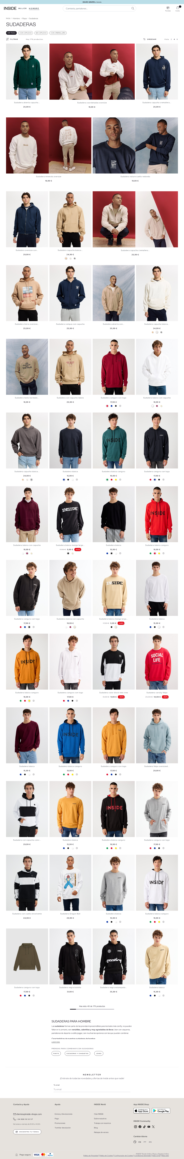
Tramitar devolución (63, 1128)
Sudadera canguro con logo (113, 398)
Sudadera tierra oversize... (27, 324)
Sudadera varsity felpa (157, 692)
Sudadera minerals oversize (48, 176)
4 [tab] (12, 46)
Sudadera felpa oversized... (156, 766)
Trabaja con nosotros (102, 1123)
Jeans (99, 1053)
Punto (56, 1053)
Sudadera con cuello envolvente (27, 914)
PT (145, 1142)
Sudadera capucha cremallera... (157, 102)
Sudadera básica (70, 471)
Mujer (22, 8)
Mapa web (165, 1155)
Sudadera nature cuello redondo (135, 176)
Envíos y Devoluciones (63, 1114)
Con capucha (26, 33)
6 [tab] (15, 46)
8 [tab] (18, 46)
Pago (57, 1118)
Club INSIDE (98, 1114)
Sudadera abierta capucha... (27, 102)
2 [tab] (10, 46)
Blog (96, 1128)
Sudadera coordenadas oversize (92, 103)
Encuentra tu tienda (29, 1132)
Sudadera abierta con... (113, 324)
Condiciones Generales (142, 1155)
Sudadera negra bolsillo (70, 987)
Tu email (56, 1085)
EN (150, 1142)
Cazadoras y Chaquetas (77, 1053)
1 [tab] (8, 46)
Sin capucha (41, 33)
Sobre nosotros (100, 1118)
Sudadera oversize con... (27, 250)
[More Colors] (120, 406)
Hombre (34, 8)
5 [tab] (14, 46)
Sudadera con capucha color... (27, 840)
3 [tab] (11, 46)
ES (140, 1142)
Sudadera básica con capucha (157, 398)
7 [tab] (17, 46)
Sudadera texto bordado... (27, 398)
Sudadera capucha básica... (70, 250)
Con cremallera (58, 33)
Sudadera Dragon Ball (70, 914)
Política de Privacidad (90, 1155)
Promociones (60, 1123)
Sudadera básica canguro (113, 471)
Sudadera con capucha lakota (70, 398)
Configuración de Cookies (123, 1155)
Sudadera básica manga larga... (70, 545)
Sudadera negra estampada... (113, 987)
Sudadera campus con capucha (70, 324)
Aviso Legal (156, 1155)
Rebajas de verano (101, 1132)
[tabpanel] (27, 72)
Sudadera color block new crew (113, 692)
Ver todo (11, 33)
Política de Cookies (106, 1155)
